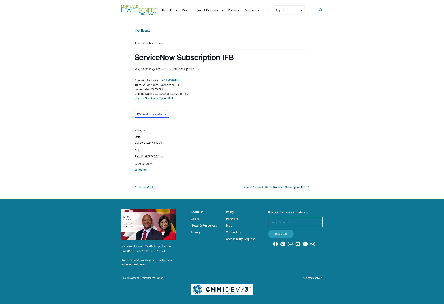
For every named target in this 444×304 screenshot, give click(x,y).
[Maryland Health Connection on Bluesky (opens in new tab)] (312, 244)
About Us (167, 10)
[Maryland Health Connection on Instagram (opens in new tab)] (282, 244)
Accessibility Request (240, 239)
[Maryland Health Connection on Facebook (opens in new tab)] (275, 244)
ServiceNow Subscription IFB (154, 98)
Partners (250, 10)
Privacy (196, 232)
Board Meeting (147, 187)
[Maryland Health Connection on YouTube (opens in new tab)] (297, 244)
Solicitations (141, 169)
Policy (232, 10)
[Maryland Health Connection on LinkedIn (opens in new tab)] (290, 244)
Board (186, 10)
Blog (229, 225)
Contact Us (234, 232)
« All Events (142, 30)
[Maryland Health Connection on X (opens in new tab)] (305, 244)
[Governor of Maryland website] (148, 224)
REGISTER (281, 234)
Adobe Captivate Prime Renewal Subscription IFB (275, 187)
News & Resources (207, 10)
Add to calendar (152, 114)
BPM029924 (171, 80)
